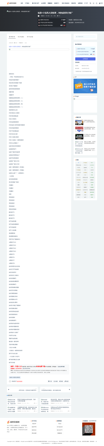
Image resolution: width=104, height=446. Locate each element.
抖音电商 (92, 177)
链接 (67, 381)
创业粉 (85, 167)
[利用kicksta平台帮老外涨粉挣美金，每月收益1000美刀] (45, 411)
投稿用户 (17, 381)
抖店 (85, 174)
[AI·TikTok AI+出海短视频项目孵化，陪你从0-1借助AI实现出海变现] (79, 136)
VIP (87, 3)
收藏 (56, 381)
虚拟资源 (92, 192)
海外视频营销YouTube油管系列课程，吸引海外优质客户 (89, 129)
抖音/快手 (36, 3)
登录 (101, 3)
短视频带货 (85, 189)
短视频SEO (78, 189)
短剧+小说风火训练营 (15, 46)
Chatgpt (85, 162)
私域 (78, 192)
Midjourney (78, 165)
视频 (85, 194)
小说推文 (85, 172)
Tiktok (59, 423)
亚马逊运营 (60, 426)
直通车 (85, 187)
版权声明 (34, 426)
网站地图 (34, 433)
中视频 (78, 167)
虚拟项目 (78, 194)
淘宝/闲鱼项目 (65, 3)
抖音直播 (78, 179)
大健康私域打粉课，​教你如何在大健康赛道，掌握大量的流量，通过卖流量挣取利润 (27, 409)
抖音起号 (85, 179)
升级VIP (34, 423)
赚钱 (78, 197)
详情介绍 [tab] (12, 36)
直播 (92, 184)
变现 (85, 170)
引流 (92, 172)
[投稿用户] (39, 16)
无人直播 (85, 182)
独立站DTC (60, 430)
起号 (85, 197)
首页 (22, 3)
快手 (78, 174)
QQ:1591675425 (26, 368)
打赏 (50, 381)
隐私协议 (34, 430)
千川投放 (78, 170)
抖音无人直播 (85, 178)
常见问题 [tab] (30, 36)
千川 (92, 167)
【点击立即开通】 (61, 366)
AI (78, 162)
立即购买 (85, 59)
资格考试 (73, 3)
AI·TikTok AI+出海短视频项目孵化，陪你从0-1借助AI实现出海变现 (89, 136)
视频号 (92, 194)
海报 (61, 381)
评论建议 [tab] (22, 36)
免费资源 (80, 3)
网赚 (85, 192)
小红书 (92, 170)
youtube (92, 165)
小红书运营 (78, 172)
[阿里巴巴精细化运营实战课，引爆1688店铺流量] (12, 403)
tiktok (85, 165)
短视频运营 (92, 189)
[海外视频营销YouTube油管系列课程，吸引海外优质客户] (79, 129)
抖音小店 (78, 177)
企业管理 (43, 3)
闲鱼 (92, 197)
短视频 (92, 187)
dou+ (92, 162)
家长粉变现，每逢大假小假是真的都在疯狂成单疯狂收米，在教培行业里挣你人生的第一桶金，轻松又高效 (60, 401)
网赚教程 (50, 3)
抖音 (92, 174)
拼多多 (92, 179)
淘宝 (85, 184)
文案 (78, 182)
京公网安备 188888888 (57, 443)
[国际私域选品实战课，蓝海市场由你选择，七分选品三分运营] (79, 122)
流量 (78, 184)
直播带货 (78, 187)
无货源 (92, 182)
